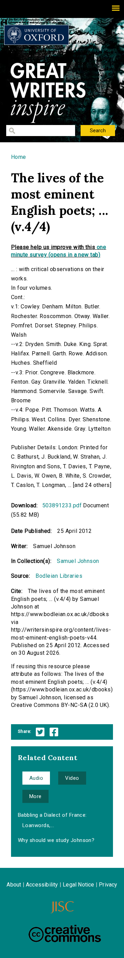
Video (72, 778)
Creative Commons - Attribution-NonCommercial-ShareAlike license (65, 933)
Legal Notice (78, 884)
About (14, 884)
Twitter (40, 732)
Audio (36, 778)
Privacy (108, 884)
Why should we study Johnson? (56, 840)
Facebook (54, 732)
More (35, 796)
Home (18, 157)
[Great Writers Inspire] (36, 35)
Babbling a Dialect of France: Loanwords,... (52, 820)
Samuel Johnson (78, 561)
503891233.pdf (62, 505)
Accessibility (42, 884)
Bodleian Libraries (58, 576)
